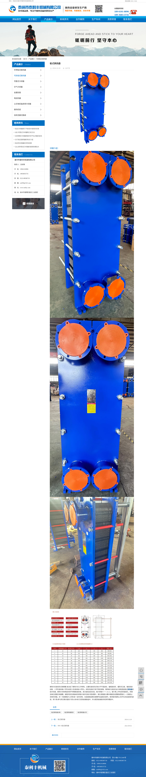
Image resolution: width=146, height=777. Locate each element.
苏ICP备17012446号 (119, 757)
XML (135, 1)
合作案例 (80, 19)
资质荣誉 (112, 19)
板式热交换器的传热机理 (23, 143)
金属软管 (17, 92)
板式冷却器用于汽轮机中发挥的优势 (27, 129)
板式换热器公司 (82, 712)
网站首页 (17, 19)
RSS (132, 1)
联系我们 (127, 19)
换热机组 (17, 109)
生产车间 (96, 19)
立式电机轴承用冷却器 (22, 104)
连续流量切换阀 (20, 115)
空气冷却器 (18, 87)
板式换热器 (61, 719)
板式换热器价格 (55, 712)
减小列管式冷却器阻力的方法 (25, 132)
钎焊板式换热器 (20, 70)
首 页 (25, 59)
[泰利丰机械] (141, 670)
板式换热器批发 (69, 712)
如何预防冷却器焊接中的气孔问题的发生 (28, 136)
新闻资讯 (64, 19)
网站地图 (127, 1)
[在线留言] (141, 690)
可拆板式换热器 (41, 59)
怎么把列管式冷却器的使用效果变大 (27, 147)
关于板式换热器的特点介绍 (24, 139)
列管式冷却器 (19, 81)
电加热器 (17, 98)
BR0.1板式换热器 (63, 726)
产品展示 (48, 19)
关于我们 (32, 19)
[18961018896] (141, 677)
